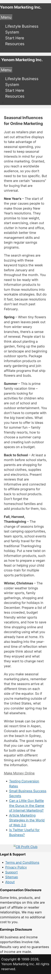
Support (11, 872)
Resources (14, 43)
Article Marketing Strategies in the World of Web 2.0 (27, 820)
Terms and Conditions (22, 862)
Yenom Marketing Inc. (20, 7)
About (10, 882)
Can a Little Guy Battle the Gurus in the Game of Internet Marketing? (26, 805)
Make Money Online (19, 773)
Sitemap (11, 877)
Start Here (14, 38)
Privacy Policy (16, 867)
